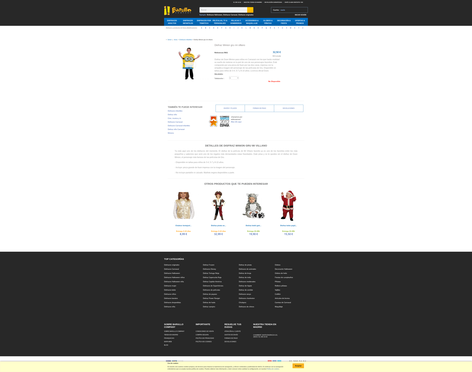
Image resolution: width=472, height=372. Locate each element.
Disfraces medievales (247, 282)
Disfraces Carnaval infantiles (179, 126)
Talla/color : (219, 78)
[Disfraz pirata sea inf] (218, 205)
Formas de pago (259, 108)
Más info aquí (236, 122)
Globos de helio (281, 273)
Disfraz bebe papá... (288, 225)
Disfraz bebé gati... (253, 225)
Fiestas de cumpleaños (284, 277)
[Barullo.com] (181, 10)
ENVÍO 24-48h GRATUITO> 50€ (294, 2)
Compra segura (202, 335)
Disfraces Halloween (214, 15)
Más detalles (218, 74)
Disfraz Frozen (208, 265)
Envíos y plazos (230, 108)
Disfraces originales (245, 15)
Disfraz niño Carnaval (176, 129)
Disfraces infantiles (185, 40)
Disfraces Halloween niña (174, 282)
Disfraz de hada (209, 302)
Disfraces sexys (245, 294)
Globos (277, 265)
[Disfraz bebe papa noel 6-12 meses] (288, 205)
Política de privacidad (205, 338)
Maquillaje (279, 307)
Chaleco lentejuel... (183, 225)
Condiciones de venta (205, 331)
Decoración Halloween (283, 269)
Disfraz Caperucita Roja (212, 277)
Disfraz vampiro (209, 307)
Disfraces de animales (247, 269)
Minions (171, 133)
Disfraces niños (170, 294)
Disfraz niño (172, 115)
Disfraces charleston (247, 298)
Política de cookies (204, 341)
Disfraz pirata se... (218, 225)
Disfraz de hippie (245, 286)
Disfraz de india (245, 277)
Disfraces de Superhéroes (213, 286)
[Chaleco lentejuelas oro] (183, 205)
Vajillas (277, 290)
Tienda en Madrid (171, 335)
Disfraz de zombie (246, 290)
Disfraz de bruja (245, 273)
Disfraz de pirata (245, 265)
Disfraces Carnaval (230, 15)
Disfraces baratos (171, 298)
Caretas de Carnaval (283, 302)
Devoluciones (289, 108)
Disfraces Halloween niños (174, 277)
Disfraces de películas (211, 290)
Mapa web (168, 341)
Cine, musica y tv (174, 118)
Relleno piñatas (281, 286)
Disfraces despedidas (172, 302)
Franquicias (169, 338)
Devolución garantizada (273, 2)
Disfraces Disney (209, 269)
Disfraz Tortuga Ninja (211, 273)
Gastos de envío (231, 335)
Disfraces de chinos (246, 307)
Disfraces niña (169, 307)
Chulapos (242, 302)
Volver (169, 40)
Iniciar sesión (300, 15)
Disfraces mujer (170, 286)
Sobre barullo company (174, 331)
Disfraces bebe (170, 290)
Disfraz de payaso (210, 294)
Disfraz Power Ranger (211, 298)
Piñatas (278, 282)
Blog (166, 345)
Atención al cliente (232, 331)
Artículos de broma (282, 298)
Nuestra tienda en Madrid (253, 2)
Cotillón (278, 294)
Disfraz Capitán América (212, 282)
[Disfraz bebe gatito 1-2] (253, 205)
